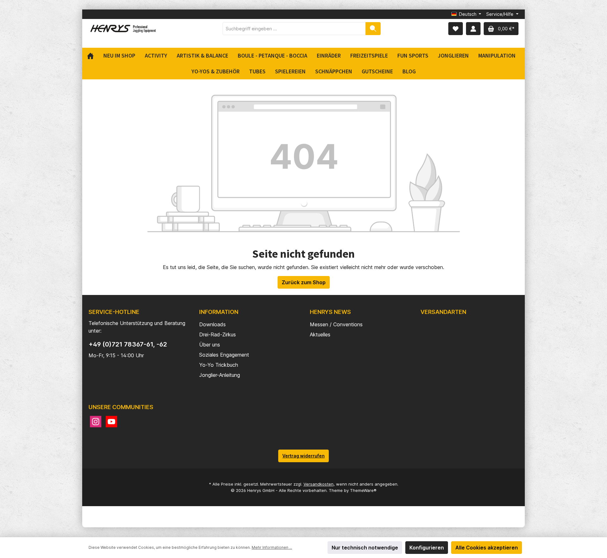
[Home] (93, 56)
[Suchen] (373, 28)
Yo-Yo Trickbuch (218, 365)
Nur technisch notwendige (365, 547)
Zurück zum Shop (304, 282)
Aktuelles (320, 334)
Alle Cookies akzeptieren (486, 547)
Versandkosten (319, 484)
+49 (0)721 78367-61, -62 (128, 344)
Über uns (209, 344)
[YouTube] (111, 421)
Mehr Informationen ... (272, 547)
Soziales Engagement (224, 355)
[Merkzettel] (455, 28)
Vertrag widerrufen (303, 455)
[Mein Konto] (473, 28)
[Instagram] (96, 421)
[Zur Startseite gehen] (123, 28)
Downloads (212, 324)
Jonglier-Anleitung (219, 375)
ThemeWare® (363, 490)
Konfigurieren (426, 547)
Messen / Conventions (336, 324)
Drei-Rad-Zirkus (217, 334)
